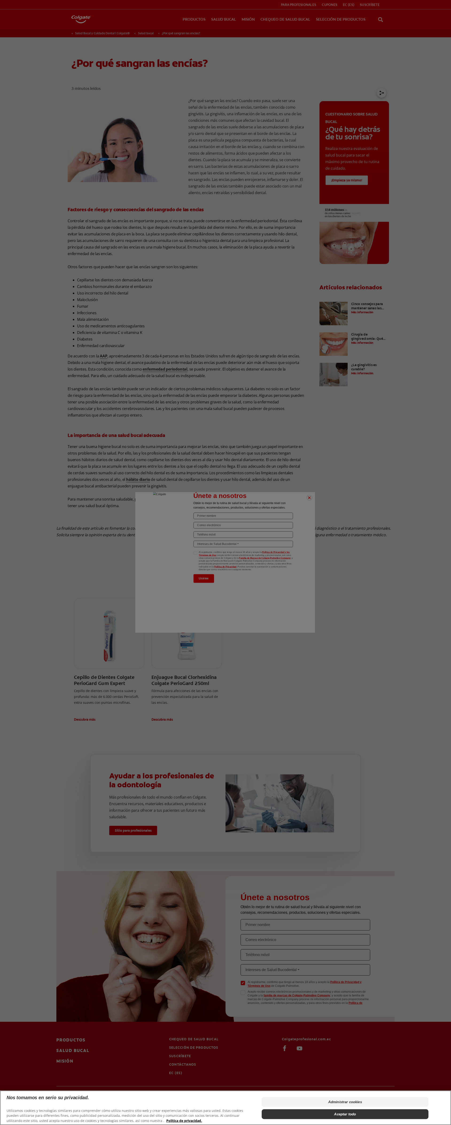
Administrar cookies (345, 1102)
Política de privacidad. (184, 1120)
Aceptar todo (345, 1114)
